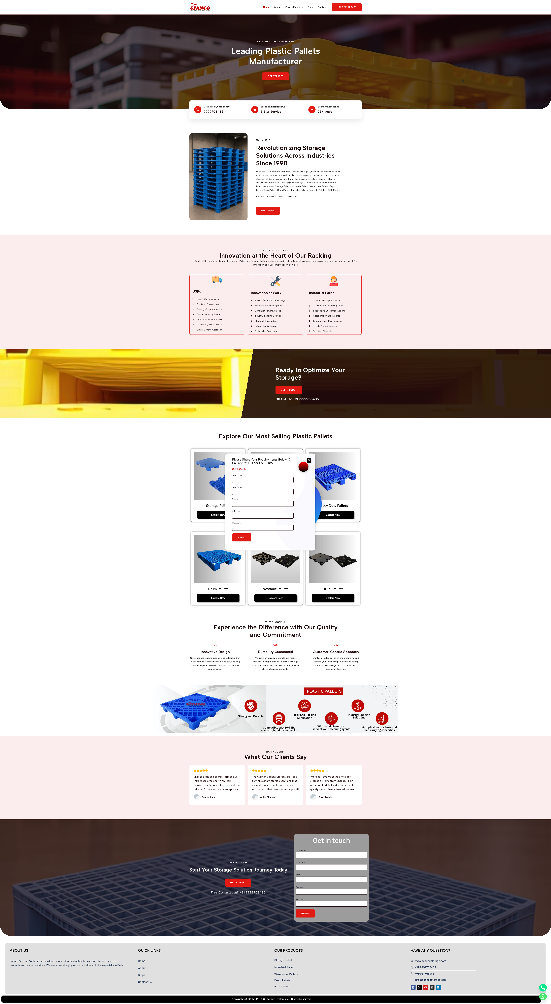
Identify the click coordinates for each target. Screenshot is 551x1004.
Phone (235, 499)
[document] (275, 502)
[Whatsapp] (543, 996)
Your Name (237, 475)
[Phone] (543, 987)
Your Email (237, 487)
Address (236, 511)
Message (236, 523)
